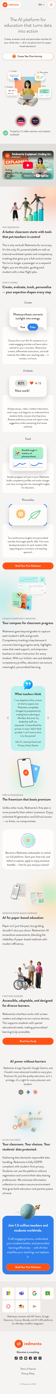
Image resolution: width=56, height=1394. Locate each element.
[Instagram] (40, 1358)
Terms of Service (28, 1368)
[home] (11, 4)
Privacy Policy (28, 1373)
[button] (51, 4)
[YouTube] (25, 1358)
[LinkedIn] (21, 1358)
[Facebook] (30, 1358)
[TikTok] (16, 1358)
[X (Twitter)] (35, 1358)
